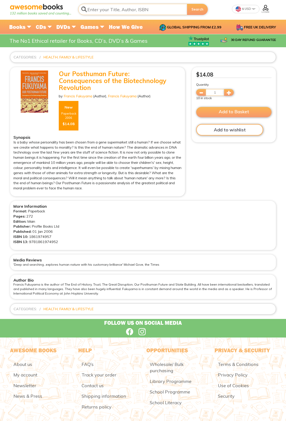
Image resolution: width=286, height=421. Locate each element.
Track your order (99, 375)
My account (25, 375)
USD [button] (247, 9)
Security (226, 396)
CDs (41, 27)
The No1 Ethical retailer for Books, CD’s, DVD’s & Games (78, 40)
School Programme (170, 392)
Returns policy (96, 407)
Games (90, 27)
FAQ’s (88, 364)
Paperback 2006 (68, 115)
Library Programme (170, 381)
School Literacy (166, 402)
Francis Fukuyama (78, 96)
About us (22, 364)
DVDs (64, 27)
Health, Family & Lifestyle (68, 57)
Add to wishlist (230, 129)
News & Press (27, 396)
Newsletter (24, 385)
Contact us (93, 385)
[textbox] (132, 9)
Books (18, 27)
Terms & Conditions (238, 364)
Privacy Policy (233, 375)
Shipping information (104, 396)
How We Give (126, 27)
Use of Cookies (233, 385)
